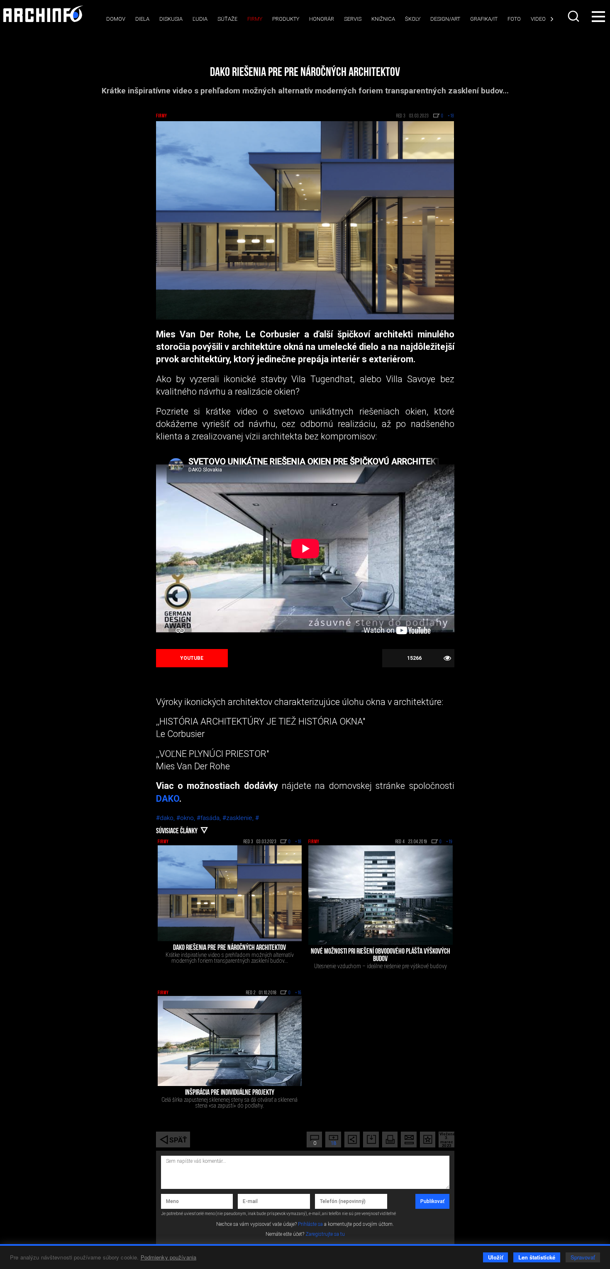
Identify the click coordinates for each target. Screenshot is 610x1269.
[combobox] (574, 16)
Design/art (445, 19)
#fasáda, (209, 818)
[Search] (574, 16)
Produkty (285, 19)
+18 (298, 841)
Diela (142, 19)
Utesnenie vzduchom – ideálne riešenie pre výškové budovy (380, 966)
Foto (514, 19)
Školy (412, 19)
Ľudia (200, 19)
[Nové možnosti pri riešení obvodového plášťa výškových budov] (380, 895)
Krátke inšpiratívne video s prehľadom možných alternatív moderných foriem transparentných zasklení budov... (230, 958)
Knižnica (383, 19)
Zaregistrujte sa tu (325, 1234)
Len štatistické (536, 1257)
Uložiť (495, 1257)
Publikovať (432, 1201)
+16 (298, 993)
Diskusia (171, 19)
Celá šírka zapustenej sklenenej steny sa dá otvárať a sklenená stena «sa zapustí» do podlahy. (229, 1102)
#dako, (166, 818)
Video (538, 19)
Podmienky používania (169, 1257)
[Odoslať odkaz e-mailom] (408, 1139)
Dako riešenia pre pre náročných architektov (229, 948)
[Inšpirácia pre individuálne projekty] (230, 1041)
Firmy (254, 19)
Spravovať (583, 1257)
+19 (449, 841)
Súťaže (227, 19)
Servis (352, 19)
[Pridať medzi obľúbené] (427, 1139)
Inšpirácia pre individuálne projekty (229, 1093)
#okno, (186, 818)
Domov (115, 19)
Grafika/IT (484, 19)
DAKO (167, 798)
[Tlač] (390, 1139)
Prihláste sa (310, 1224)
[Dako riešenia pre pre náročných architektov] (230, 893)
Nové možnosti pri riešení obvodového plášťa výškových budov (380, 955)
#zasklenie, (238, 818)
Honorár (321, 19)
